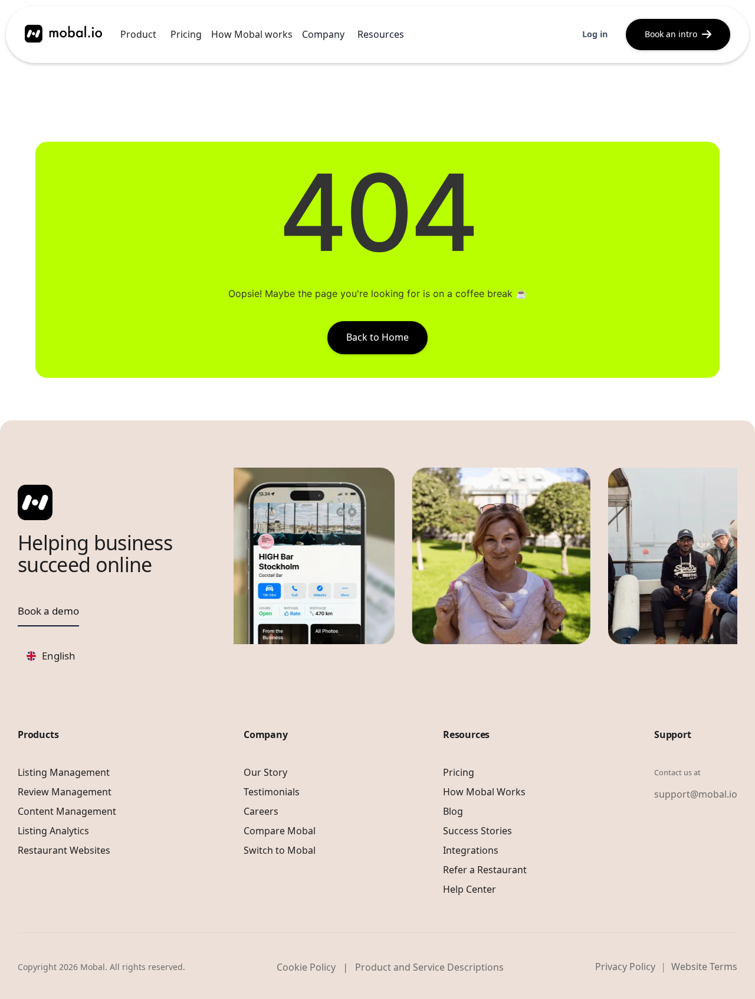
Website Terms (704, 966)
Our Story (265, 772)
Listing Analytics (53, 830)
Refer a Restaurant (485, 869)
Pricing (186, 34)
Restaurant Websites (64, 850)
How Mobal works (252, 34)
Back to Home (377, 337)
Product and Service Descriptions (429, 967)
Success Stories (477, 830)
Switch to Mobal (280, 850)
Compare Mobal (280, 830)
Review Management (64, 791)
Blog (453, 811)
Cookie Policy (306, 967)
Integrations (470, 850)
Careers (261, 811)
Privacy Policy (625, 966)
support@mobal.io (695, 794)
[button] (138, 34)
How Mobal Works (484, 791)
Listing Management (64, 772)
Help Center (469, 889)
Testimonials (272, 791)
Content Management (67, 811)
